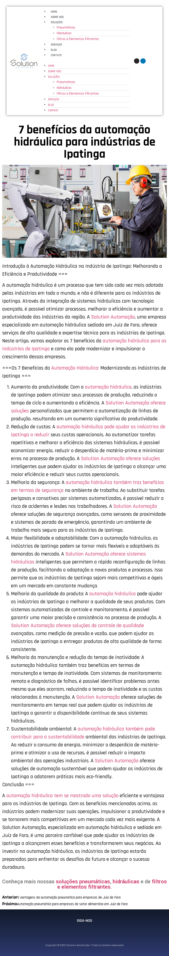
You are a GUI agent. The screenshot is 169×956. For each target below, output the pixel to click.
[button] (84, 60)
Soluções (57, 22)
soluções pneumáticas (83, 881)
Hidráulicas (64, 33)
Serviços (56, 44)
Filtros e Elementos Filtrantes (78, 39)
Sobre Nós (57, 17)
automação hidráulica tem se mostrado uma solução (62, 795)
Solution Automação (113, 317)
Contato (56, 55)
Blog (54, 50)
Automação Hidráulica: (75, 368)
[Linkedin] (143, 61)
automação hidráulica (108, 387)
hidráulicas (126, 881)
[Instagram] (136, 61)
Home (54, 11)
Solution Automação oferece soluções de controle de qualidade (77, 625)
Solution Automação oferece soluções (120, 458)
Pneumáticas (66, 27)
